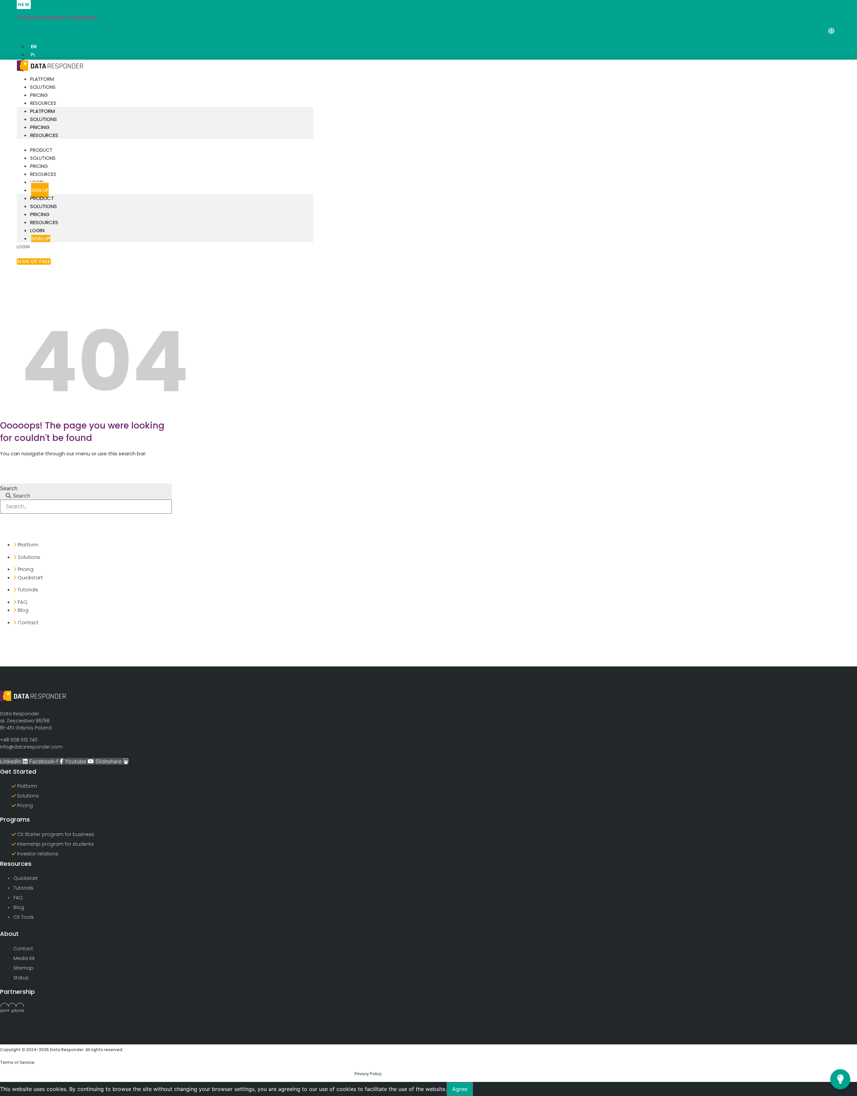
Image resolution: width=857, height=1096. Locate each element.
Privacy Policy (368, 1074)
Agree (459, 1089)
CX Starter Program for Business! (57, 17)
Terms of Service (17, 1062)
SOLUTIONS (43, 87)
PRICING (39, 95)
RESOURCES (43, 103)
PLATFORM (42, 79)
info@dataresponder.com (31, 747)
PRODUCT (41, 150)
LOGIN (37, 230)
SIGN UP (40, 190)
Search (8, 488)
